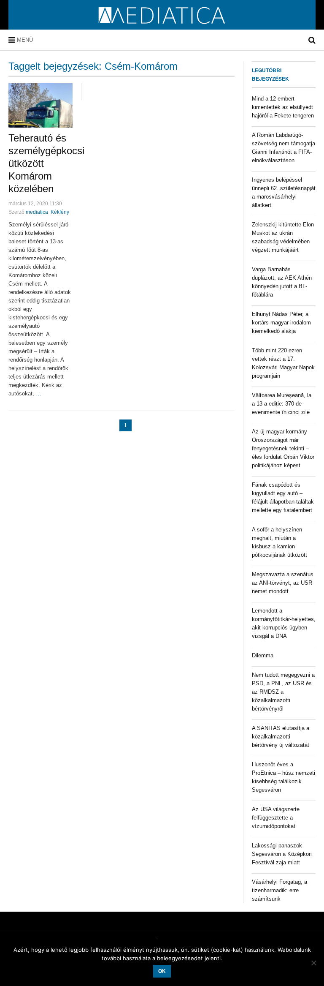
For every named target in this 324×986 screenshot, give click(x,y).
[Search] (312, 40)
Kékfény (60, 212)
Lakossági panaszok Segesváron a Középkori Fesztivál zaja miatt (282, 854)
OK (162, 971)
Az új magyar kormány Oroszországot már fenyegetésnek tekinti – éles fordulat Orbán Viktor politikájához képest (283, 448)
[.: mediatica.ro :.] (162, 27)
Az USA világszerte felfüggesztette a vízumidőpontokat (276, 817)
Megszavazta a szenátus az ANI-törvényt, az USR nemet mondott (282, 582)
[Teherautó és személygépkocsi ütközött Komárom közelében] (40, 105)
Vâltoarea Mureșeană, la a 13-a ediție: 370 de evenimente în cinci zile (281, 403)
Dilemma (262, 655)
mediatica (37, 212)
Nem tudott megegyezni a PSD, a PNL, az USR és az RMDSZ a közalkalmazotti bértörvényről (283, 692)
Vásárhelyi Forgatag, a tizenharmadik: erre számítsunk (279, 890)
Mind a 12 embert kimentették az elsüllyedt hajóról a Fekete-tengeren (283, 107)
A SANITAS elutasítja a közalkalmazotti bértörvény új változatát (280, 736)
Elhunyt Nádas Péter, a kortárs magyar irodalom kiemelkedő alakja (281, 322)
